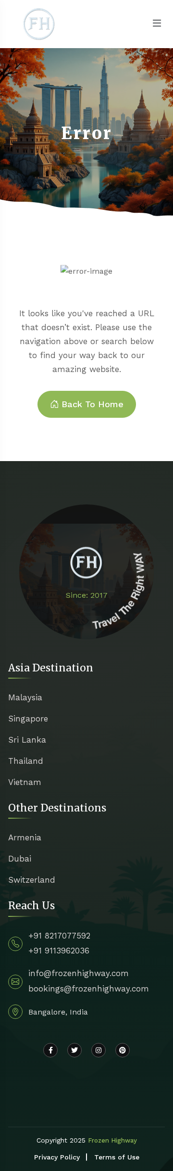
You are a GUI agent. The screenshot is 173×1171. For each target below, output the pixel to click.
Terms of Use (116, 1157)
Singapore (28, 718)
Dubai (19, 858)
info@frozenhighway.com (78, 973)
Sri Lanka (27, 740)
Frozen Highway (112, 1140)
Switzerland (31, 880)
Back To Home (93, 404)
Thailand (25, 761)
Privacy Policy (57, 1157)
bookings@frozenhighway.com (88, 988)
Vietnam (24, 782)
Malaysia (25, 697)
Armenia (24, 837)
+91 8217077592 (59, 935)
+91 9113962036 (58, 950)
